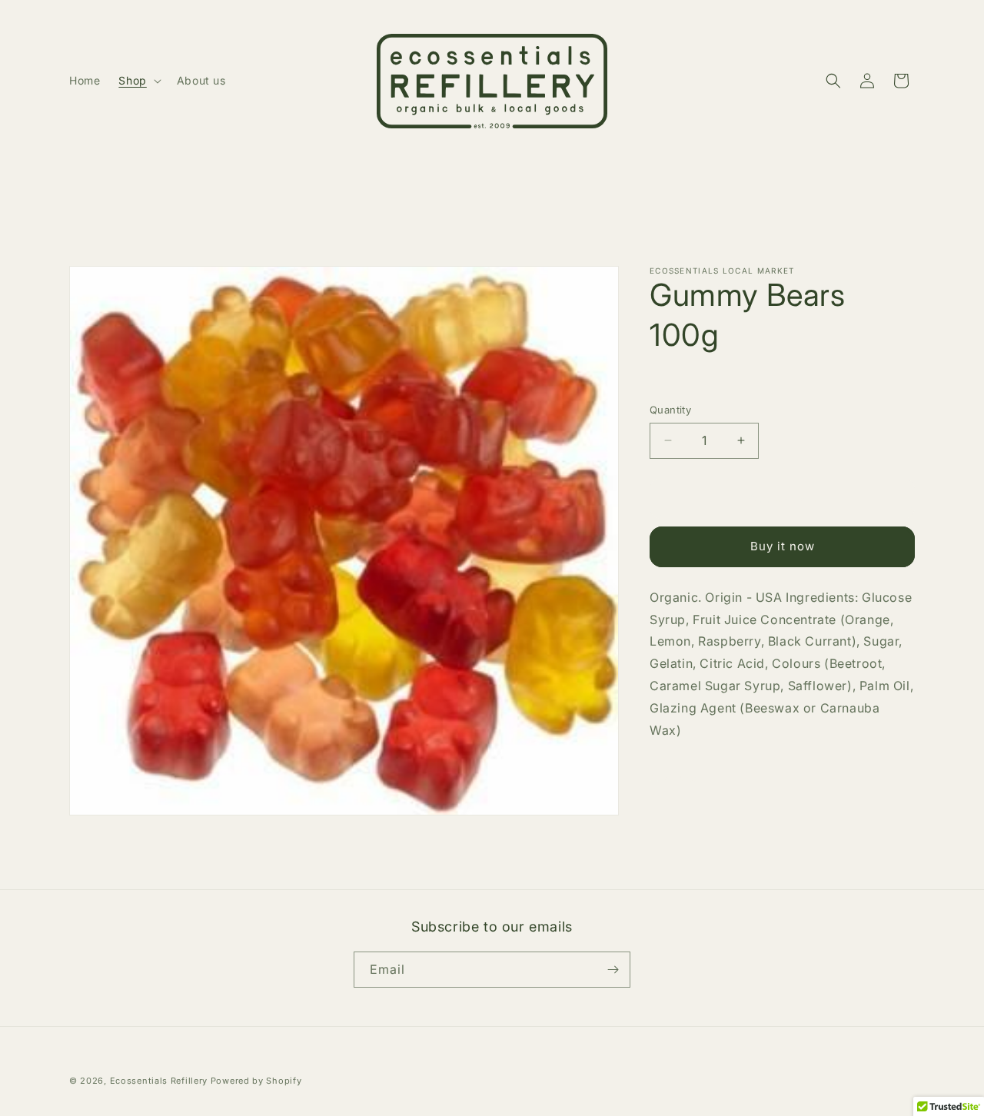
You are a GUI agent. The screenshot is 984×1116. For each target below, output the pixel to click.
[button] (138, 81)
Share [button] (680, 777)
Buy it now (782, 546)
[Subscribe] (613, 970)
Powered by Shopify (256, 1080)
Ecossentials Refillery (159, 1080)
